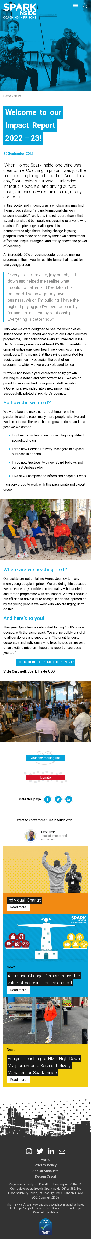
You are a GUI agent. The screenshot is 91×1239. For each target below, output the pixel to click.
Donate (45, 777)
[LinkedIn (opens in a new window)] (51, 1151)
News (17, 96)
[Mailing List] (62, 1151)
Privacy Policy (46, 1165)
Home (7, 96)
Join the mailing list (45, 758)
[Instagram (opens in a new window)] (29, 1151)
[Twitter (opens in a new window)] (40, 1151)
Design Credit (45, 1176)
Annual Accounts (45, 1171)
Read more (18, 907)
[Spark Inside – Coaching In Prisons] (19, 11)
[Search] (85, 5)
